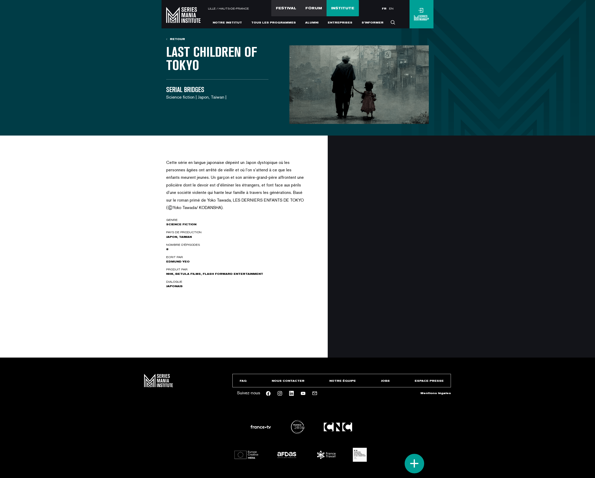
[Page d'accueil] (183, 20)
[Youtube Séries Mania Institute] (303, 393)
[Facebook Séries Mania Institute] (268, 393)
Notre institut (227, 22)
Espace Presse (429, 380)
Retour (177, 39)
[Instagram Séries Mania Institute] (280, 393)
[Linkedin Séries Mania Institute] (291, 393)
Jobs (385, 380)
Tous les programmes (273, 22)
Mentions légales (435, 393)
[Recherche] (392, 22)
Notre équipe (342, 380)
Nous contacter (288, 380)
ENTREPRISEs (340, 22)
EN (391, 8)
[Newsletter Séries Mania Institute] (314, 393)
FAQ (243, 380)
